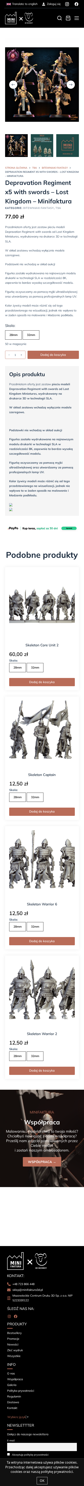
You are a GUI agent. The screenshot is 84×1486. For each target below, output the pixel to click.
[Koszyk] (68, 18)
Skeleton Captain (42, 774)
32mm (31, 335)
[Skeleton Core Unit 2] (42, 604)
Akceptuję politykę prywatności (30, 1454)
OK (42, 1480)
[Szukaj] (59, 18)
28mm (13, 335)
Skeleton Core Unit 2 (42, 645)
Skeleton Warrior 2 (42, 1034)
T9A (58, 208)
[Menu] (76, 18)
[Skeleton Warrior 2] (42, 993)
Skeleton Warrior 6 (42, 904)
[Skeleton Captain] (42, 734)
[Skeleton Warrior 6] (42, 863)
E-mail (11, 1440)
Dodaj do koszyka (53, 355)
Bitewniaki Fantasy (38, 208)
